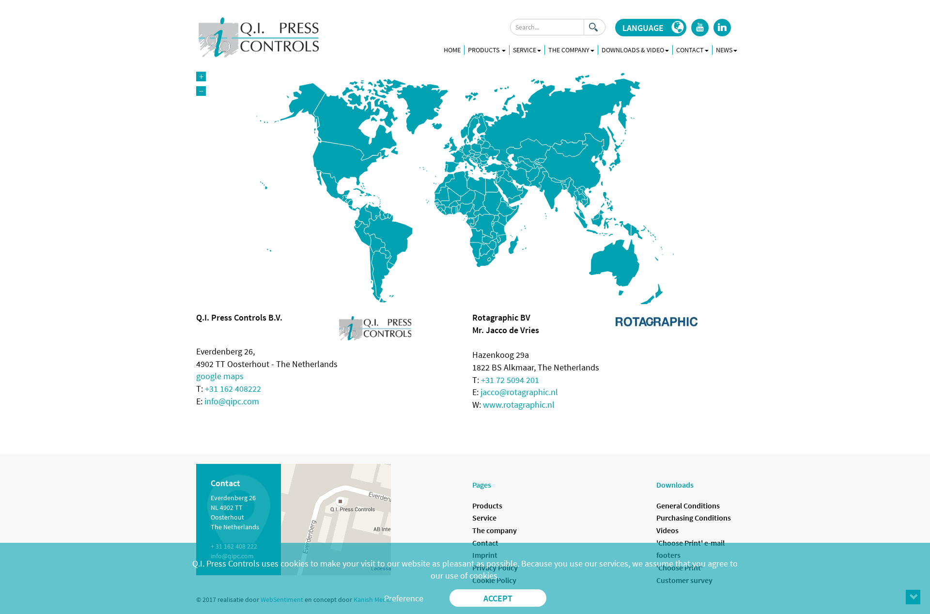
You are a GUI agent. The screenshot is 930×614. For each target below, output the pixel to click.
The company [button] (568, 50)
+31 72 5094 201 (510, 379)
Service (484, 517)
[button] (650, 27)
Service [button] (524, 50)
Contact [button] (690, 50)
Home (452, 50)
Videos (667, 530)
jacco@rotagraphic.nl (519, 392)
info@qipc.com (231, 401)
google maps (220, 376)
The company (494, 530)
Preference (403, 598)
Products (484, 50)
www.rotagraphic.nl (519, 404)
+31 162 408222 (233, 388)
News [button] (724, 50)
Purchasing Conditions (693, 517)
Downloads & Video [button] (633, 50)
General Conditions (688, 505)
